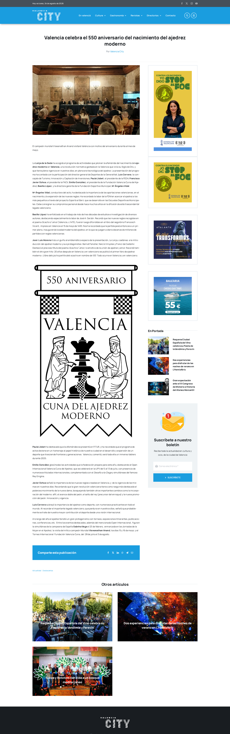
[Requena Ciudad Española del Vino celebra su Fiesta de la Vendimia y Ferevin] (158, 338)
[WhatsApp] (122, 553)
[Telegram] (127, 553)
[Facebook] (108, 553)
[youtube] (196, 3)
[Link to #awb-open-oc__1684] (194, 15)
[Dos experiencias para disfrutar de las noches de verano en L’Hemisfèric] (158, 358)
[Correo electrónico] (132, 553)
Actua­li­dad (36, 570)
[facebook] (182, 3)
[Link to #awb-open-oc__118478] (187, 15)
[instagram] (192, 3)
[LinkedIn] (117, 553)
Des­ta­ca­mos (48, 570)
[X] (113, 553)
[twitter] (187, 3)
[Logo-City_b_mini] (46, 11)
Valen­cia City (117, 51)
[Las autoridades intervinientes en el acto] (86, 66)
